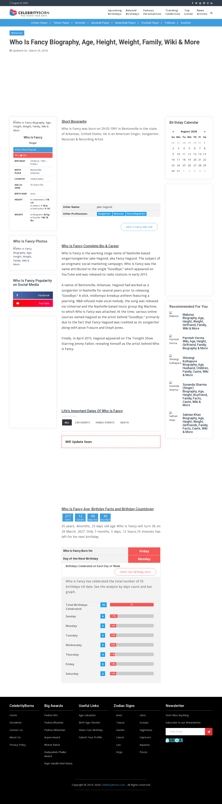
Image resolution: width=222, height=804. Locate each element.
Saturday (72, 674)
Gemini (120, 730)
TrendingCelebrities (172, 12)
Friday (33, 163)
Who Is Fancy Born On (77, 551)
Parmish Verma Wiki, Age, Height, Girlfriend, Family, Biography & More (195, 343)
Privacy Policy (18, 744)
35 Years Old (36, 184)
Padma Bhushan (53, 722)
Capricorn (145, 737)
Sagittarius (146, 730)
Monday (71, 626)
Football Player (150, 22)
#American (17, 32)
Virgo (119, 752)
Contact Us (16, 730)
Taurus (120, 722)
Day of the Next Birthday (80, 558)
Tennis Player (61, 22)
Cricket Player (39, 22)
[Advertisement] (111, 83)
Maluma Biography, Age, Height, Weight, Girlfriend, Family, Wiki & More (195, 321)
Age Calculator (87, 715)
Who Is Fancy (33, 137)
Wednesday (74, 645)
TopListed (188, 12)
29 (31, 161)
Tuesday (72, 635)
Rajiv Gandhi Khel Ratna (58, 763)
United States (36, 178)
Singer (33, 143)
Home (13, 715)
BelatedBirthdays (132, 12)
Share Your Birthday (91, 730)
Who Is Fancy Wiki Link (139, 227)
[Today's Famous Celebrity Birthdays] (29, 12)
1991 (42, 161)
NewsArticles (202, 12)
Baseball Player (100, 22)
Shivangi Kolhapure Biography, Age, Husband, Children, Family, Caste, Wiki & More (196, 366)
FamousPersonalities (152, 12)
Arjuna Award (52, 737)
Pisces (143, 752)
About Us (15, 737)
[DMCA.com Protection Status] (174, 740)
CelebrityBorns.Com (113, 784)
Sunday (71, 616)
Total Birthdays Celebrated (76, 607)
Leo (118, 744)
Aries (32, 193)
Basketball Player (125, 22)
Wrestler (80, 22)
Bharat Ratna (52, 744)
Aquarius (145, 744)
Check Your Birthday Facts (135, 572)
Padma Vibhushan (54, 730)
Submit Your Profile (90, 737)
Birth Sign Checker (89, 722)
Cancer (120, 737)
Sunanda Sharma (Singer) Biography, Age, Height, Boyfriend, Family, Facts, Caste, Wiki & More (195, 395)
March (36, 161)
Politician (170, 22)
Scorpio (144, 722)
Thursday (72, 654)
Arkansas (34, 173)
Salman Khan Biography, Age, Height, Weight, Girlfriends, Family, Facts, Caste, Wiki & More (195, 423)
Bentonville (36, 169)
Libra (143, 715)
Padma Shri (51, 715)
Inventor (186, 22)
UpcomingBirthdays (115, 12)
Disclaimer (16, 722)
